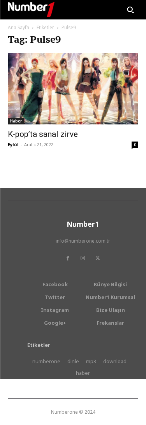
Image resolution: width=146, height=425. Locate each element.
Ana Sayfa (18, 27)
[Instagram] (83, 258)
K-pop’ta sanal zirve (43, 134)
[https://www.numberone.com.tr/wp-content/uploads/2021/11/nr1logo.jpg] (31, 9)
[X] (98, 258)
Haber (16, 121)
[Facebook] (68, 258)
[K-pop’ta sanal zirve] (73, 88)
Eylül (13, 144)
